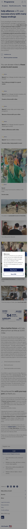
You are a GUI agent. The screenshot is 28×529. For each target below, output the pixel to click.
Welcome (7, 254)
